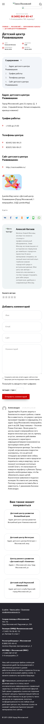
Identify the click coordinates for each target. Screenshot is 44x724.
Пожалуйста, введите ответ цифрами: (19, 384)
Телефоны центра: (17, 77)
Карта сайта (15, 609)
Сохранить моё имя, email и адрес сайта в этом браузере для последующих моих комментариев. (22, 378)
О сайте (5, 609)
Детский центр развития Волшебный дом (22, 514)
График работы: (16, 73)
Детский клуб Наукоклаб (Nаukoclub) (22, 584)
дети (5, 210)
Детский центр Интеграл (22, 537)
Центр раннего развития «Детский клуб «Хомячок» (22, 560)
